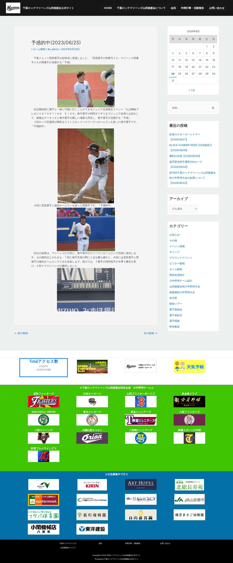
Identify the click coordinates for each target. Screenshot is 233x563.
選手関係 (174, 320)
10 (172, 60)
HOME (108, 8)
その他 (173, 240)
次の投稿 (150, 333)
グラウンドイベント (180, 257)
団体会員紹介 (177, 274)
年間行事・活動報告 (192, 8)
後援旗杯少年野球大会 (182, 292)
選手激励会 (175, 309)
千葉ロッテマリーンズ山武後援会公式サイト (48, 8)
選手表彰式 (175, 315)
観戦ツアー (175, 303)
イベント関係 (177, 246)
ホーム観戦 (39, 49)
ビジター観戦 (177, 263)
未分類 (173, 297)
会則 (173, 8)
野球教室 (174, 326)
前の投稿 (21, 333)
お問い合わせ (216, 8)
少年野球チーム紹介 (180, 280)
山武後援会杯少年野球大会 (184, 286)
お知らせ (174, 234)
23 (213, 66)
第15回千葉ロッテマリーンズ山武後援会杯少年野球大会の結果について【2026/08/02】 (192, 177)
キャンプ (174, 251)
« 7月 (192, 90)
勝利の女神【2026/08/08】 (185, 156)
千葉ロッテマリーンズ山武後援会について (141, 8)
